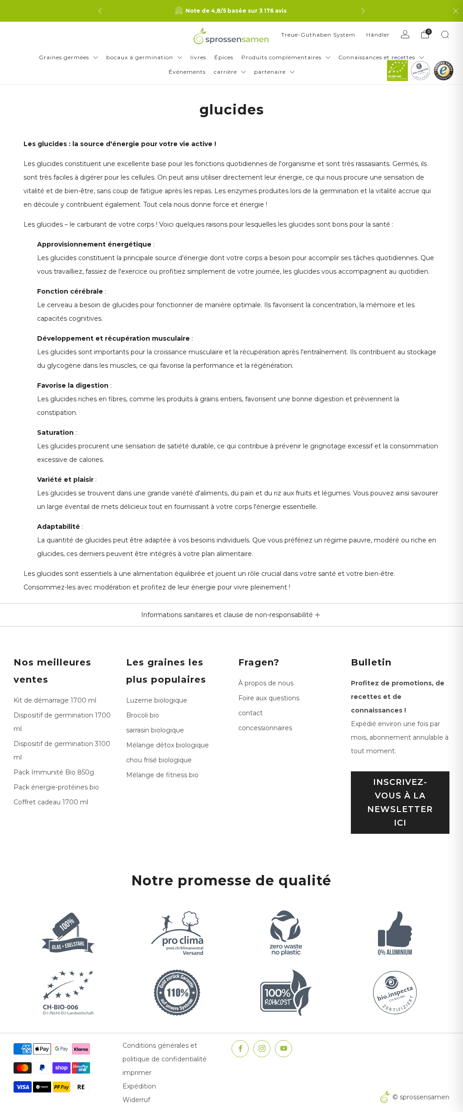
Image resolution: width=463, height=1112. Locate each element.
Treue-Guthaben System (318, 34)
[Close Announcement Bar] (456, 11)
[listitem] (231, 11)
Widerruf (136, 1100)
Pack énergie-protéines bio (56, 787)
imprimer (137, 1073)
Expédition (139, 1086)
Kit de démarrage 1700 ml (55, 700)
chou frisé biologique (159, 760)
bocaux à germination (139, 57)
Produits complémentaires (281, 57)
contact (250, 713)
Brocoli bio (142, 715)
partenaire (270, 71)
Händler (378, 34)
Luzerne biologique (156, 700)
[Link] (397, 70)
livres (198, 57)
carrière (225, 71)
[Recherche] (444, 34)
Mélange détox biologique (167, 745)
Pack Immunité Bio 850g (54, 772)
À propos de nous (265, 683)
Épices (223, 57)
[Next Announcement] (363, 11)
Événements (187, 71)
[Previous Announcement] (100, 11)
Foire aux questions (268, 698)
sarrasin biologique (155, 730)
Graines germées (64, 57)
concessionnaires (265, 728)
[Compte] (405, 34)
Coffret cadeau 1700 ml (51, 802)
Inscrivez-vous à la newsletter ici (400, 802)
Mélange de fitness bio (162, 775)
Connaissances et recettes (376, 57)
